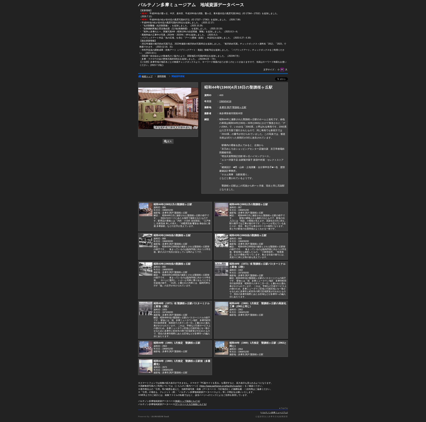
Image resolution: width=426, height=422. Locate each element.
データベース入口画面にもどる (191, 404)
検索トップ (147, 76)
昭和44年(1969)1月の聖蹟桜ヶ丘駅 (173, 204)
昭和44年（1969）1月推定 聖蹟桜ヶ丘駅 (177, 342)
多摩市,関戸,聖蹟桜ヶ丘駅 (232, 107)
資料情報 (161, 76)
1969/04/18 (225, 101)
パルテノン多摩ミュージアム (274, 413)
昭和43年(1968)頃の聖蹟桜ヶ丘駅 (172, 235)
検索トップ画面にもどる (187, 401)
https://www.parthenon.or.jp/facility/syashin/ (221, 386)
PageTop (284, 408)
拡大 (169, 141)
